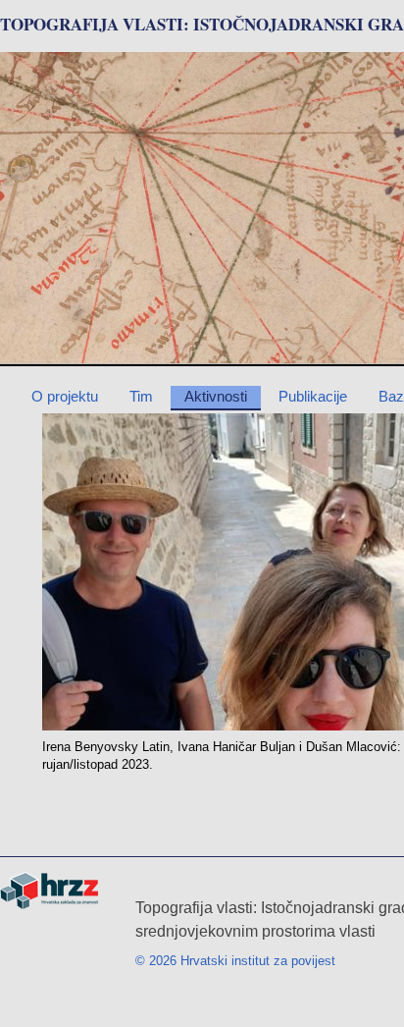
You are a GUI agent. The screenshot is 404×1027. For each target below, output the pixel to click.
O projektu (64, 396)
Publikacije (312, 396)
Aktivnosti (215, 396)
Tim (141, 396)
